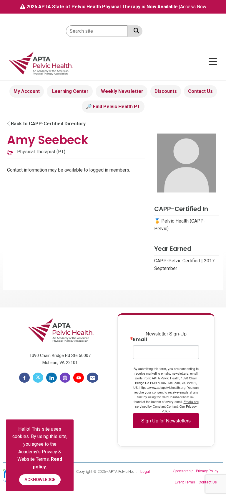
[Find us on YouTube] (78, 378)
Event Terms (185, 482)
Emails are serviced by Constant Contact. (167, 404)
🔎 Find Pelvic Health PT (113, 106)
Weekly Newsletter (121, 91)
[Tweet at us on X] (38, 378)
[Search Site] (135, 30)
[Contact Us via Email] (92, 378)
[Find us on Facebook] (24, 378)
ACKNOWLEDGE (39, 479)
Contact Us (200, 91)
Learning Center (70, 91)
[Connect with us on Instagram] (65, 378)
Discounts (165, 91)
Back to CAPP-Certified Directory (48, 123)
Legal (145, 471)
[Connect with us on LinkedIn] (51, 378)
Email (140, 339)
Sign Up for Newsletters (166, 420)
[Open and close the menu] (148, 62)
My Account (27, 91)
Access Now (193, 6)
